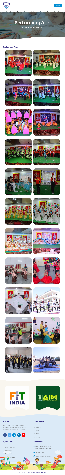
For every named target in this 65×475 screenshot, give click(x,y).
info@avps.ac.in (40, 452)
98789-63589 (47, 456)
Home (24, 27)
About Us (38, 427)
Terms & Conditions (10, 457)
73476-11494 (39, 456)
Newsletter (8, 450)
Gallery (37, 430)
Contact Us (39, 437)
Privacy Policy (9, 454)
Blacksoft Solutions (40, 472)
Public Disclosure (10, 447)
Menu (58, 5)
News (37, 434)
